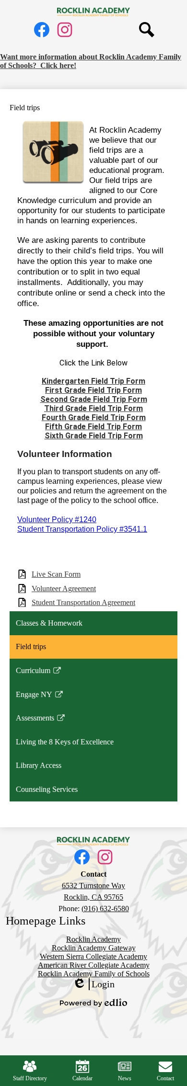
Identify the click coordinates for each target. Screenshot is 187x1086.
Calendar (82, 1078)
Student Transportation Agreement (83, 602)
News (124, 1078)
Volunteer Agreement (64, 588)
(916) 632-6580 (105, 908)
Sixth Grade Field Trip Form (94, 435)
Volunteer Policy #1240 (56, 519)
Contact (165, 1078)
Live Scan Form (56, 574)
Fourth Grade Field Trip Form (94, 417)
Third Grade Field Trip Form (93, 408)
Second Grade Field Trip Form (93, 399)
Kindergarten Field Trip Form (93, 381)
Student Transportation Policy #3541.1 (82, 529)
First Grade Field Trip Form (93, 390)
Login (93, 984)
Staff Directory (30, 1078)
